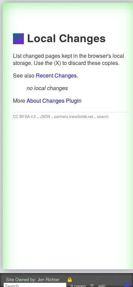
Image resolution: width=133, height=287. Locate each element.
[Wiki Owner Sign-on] (70, 279)
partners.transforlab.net (74, 116)
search (102, 116)
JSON (45, 116)
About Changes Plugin (54, 100)
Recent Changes (56, 75)
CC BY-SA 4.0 (24, 116)
